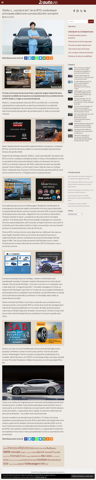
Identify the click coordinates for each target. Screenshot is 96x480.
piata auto (11, 460)
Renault (33, 460)
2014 (32, 448)
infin (63, 472)
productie (26, 460)
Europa (48, 452)
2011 (15, 448)
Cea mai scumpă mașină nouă (79, 45)
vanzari (20, 464)
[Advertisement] (82, 156)
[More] (51, 58)
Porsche (16, 460)
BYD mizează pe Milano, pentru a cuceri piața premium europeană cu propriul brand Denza (80, 184)
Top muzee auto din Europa (78, 49)
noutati (57, 456)
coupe (23, 452)
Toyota (15, 464)
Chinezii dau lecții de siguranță (80, 42)
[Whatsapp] (36, 58)
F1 (52, 452)
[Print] (47, 58)
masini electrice (36, 456)
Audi (49, 448)
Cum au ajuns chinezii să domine (80, 53)
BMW (6, 452)
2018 (44, 448)
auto (54, 448)
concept (15, 452)
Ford (8, 456)
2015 (37, 448)
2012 (21, 448)
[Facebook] (25, 58)
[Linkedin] (33, 58)
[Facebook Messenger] (40, 58)
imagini (28, 456)
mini (53, 456)
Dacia (34, 452)
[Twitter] (29, 58)
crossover (29, 452)
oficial (5, 460)
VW (42, 463)
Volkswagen (32, 463)
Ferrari (5, 456)
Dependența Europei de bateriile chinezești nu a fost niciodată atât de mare (79, 198)
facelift (57, 452)
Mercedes (46, 455)
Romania (51, 460)
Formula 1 (15, 455)
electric (41, 452)
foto (23, 456)
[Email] (44, 58)
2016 (40, 448)
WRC (46, 464)
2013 (27, 448)
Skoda (58, 460)
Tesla (10, 464)
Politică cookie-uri (40, 477)
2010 (10, 448)
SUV (6, 463)
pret (20, 460)
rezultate (41, 459)
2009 (5, 448)
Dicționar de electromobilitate (80, 56)
